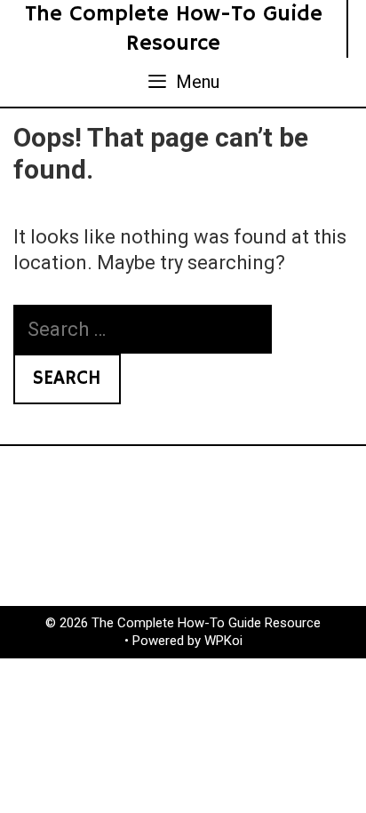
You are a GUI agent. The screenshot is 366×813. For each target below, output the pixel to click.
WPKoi (223, 641)
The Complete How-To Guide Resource (173, 29)
